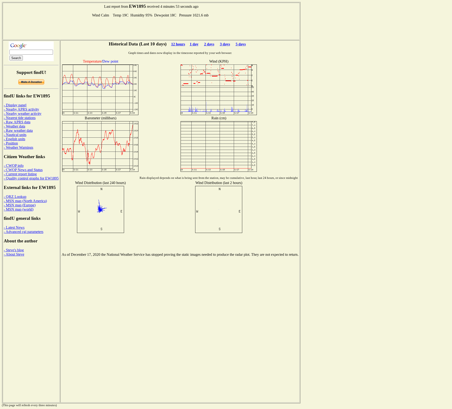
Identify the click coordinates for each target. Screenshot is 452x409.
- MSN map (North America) (25, 201)
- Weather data (14, 126)
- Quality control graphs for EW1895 (31, 178)
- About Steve (14, 254)
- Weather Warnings (18, 147)
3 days (225, 44)
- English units (14, 139)
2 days (209, 44)
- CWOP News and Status (23, 170)
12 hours (178, 44)
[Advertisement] (151, 28)
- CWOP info (14, 166)
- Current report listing (20, 174)
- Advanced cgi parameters (23, 232)
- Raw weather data (18, 130)
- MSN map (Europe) (20, 205)
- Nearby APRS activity (21, 109)
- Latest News (14, 227)
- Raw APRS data (17, 122)
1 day (194, 44)
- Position (11, 143)
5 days (241, 44)
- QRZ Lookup (15, 197)
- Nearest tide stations (20, 118)
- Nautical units (15, 135)
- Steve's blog (14, 250)
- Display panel (15, 105)
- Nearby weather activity (22, 114)
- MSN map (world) (18, 209)
